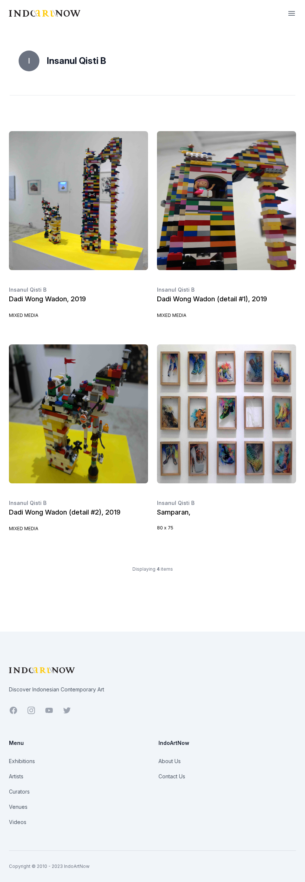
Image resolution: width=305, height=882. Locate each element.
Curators (19, 791)
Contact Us (171, 776)
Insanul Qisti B (27, 289)
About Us (169, 761)
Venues (18, 807)
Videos (17, 822)
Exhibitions (22, 761)
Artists (16, 776)
